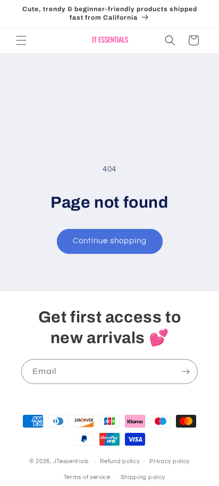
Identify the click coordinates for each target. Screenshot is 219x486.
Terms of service (87, 477)
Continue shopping (110, 241)
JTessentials (71, 461)
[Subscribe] (185, 371)
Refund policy (119, 461)
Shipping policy (143, 477)
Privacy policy (169, 461)
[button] (21, 40)
